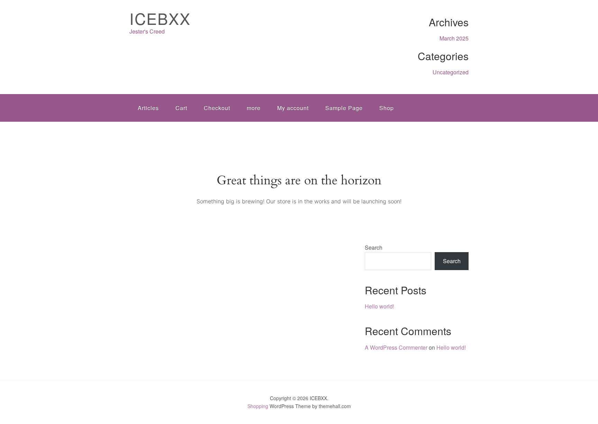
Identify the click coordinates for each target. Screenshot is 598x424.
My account (293, 108)
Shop (386, 108)
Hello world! (379, 306)
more (254, 108)
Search (373, 247)
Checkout (217, 108)
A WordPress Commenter (396, 347)
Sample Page (344, 108)
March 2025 (454, 38)
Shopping (257, 406)
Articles (148, 108)
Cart (181, 108)
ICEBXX (160, 18)
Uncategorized (451, 72)
